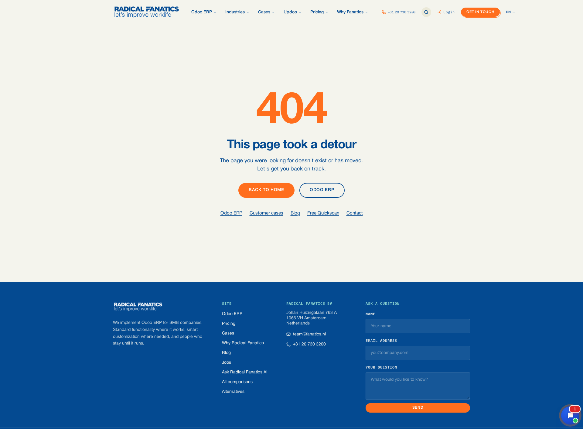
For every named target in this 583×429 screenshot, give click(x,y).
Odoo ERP (322, 190)
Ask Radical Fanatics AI (245, 372)
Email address (381, 340)
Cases (228, 333)
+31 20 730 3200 (309, 344)
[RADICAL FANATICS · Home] (146, 12)
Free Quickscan (323, 213)
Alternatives (233, 392)
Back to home (266, 190)
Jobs (226, 363)
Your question (381, 367)
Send (417, 407)
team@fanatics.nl (309, 334)
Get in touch (480, 12)
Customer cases (266, 213)
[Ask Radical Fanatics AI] (426, 12)
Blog (295, 213)
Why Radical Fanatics (243, 343)
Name (370, 313)
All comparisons (237, 382)
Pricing (228, 324)
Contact (354, 213)
